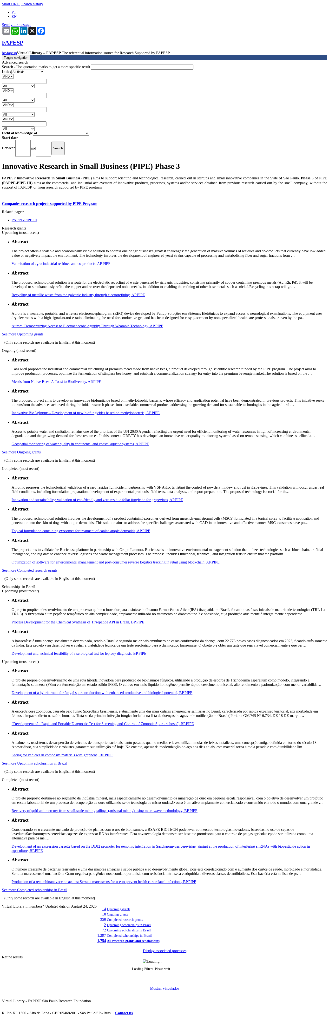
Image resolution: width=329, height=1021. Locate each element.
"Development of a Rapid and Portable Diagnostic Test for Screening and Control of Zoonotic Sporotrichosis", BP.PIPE (103, 724)
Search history (32, 4)
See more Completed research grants (29, 570)
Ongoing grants (117, 914)
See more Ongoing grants (21, 452)
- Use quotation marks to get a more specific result (46, 67)
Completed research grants (125, 920)
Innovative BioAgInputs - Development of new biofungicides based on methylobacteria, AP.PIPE (86, 413)
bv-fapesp (9, 53)
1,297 (101, 935)
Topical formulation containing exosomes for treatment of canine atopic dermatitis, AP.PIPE (81, 531)
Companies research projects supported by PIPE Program (49, 204)
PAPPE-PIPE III (24, 220)
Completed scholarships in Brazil (129, 935)
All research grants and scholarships (133, 941)
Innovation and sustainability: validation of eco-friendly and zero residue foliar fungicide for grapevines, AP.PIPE (97, 500)
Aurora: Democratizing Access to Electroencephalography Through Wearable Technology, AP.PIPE (87, 326)
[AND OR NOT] (8, 76)
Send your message (16, 25)
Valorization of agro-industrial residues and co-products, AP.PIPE (61, 264)
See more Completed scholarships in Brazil (34, 890)
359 (103, 919)
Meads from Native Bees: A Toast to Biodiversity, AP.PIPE (56, 382)
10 (104, 914)
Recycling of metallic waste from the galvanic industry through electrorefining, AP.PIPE (78, 295)
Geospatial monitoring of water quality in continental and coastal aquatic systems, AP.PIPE (80, 444)
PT (14, 12)
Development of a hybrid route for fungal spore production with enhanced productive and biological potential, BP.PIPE (102, 693)
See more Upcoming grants (22, 334)
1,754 (101, 941)
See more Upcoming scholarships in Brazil (34, 763)
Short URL (10, 4)
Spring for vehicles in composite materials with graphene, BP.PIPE (62, 755)
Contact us (124, 1013)
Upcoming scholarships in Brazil (129, 925)
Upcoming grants (118, 909)
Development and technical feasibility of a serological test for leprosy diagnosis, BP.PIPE (79, 653)
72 (104, 930)
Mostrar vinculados (164, 988)
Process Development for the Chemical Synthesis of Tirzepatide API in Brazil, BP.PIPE (78, 622)
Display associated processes (164, 951)
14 (104, 909)
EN (14, 16)
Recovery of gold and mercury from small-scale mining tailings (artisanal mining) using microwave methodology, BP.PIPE (104, 811)
